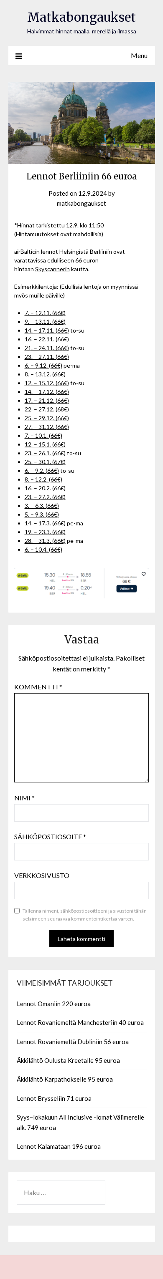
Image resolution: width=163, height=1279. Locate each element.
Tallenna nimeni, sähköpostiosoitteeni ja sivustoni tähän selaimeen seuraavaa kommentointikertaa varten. (85, 915)
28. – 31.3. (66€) (45, 540)
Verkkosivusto (41, 875)
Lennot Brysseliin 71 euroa (54, 1098)
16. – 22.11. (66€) (47, 339)
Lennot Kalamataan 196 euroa (59, 1146)
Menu (139, 55)
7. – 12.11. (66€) (45, 312)
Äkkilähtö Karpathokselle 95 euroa (65, 1079)
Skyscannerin (52, 268)
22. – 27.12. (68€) (47, 409)
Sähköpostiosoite (50, 836)
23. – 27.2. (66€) (45, 496)
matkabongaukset (81, 203)
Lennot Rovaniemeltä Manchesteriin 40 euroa (80, 1022)
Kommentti (38, 687)
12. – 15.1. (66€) (45, 444)
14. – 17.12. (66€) (47, 391)
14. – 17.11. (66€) (47, 330)
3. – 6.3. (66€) (42, 505)
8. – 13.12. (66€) (45, 374)
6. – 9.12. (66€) (43, 365)
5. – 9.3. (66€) (42, 514)
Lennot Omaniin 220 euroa (54, 1003)
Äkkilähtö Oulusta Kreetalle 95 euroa (68, 1060)
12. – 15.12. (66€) (47, 382)
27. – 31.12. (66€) (47, 426)
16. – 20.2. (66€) (45, 488)
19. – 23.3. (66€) (45, 531)
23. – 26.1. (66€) (45, 453)
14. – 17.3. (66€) (45, 523)
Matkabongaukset (81, 17)
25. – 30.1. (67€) (45, 461)
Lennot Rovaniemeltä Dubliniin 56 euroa (73, 1041)
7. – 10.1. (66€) (43, 435)
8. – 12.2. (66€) (43, 479)
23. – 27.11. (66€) (47, 356)
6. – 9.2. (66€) (42, 470)
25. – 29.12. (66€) (47, 417)
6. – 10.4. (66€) (43, 549)
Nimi (24, 798)
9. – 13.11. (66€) (45, 321)
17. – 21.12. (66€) (47, 400)
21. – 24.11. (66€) (47, 347)
